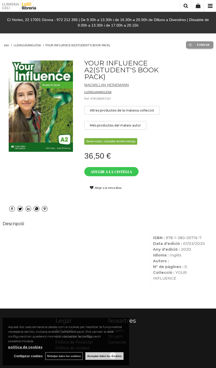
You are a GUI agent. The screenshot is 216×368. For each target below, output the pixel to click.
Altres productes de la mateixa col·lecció (122, 110)
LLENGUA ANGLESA (97, 92)
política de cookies (25, 347)
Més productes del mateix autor (115, 125)
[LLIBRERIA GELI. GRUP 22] (19, 6)
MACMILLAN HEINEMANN (106, 85)
